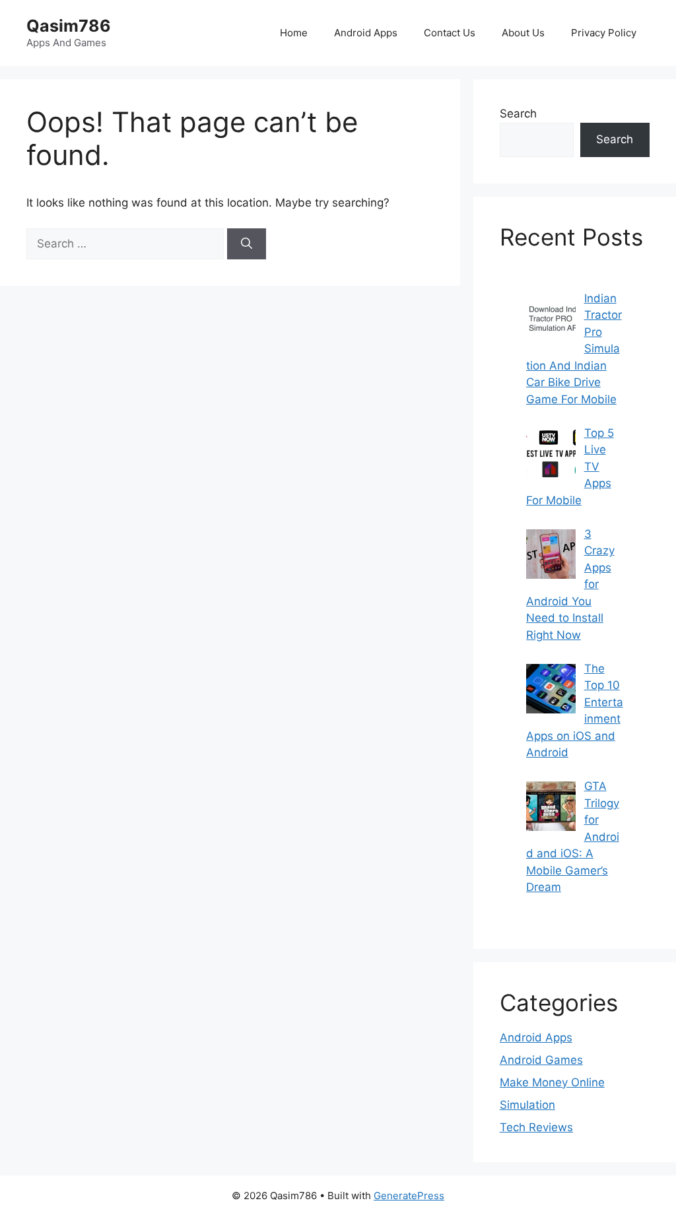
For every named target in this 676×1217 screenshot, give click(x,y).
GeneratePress (409, 1195)
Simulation (527, 1104)
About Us (523, 32)
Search (518, 113)
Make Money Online (552, 1082)
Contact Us (449, 32)
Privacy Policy (603, 32)
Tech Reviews (536, 1127)
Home (294, 32)
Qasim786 (68, 26)
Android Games (541, 1060)
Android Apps (365, 32)
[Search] (246, 244)
